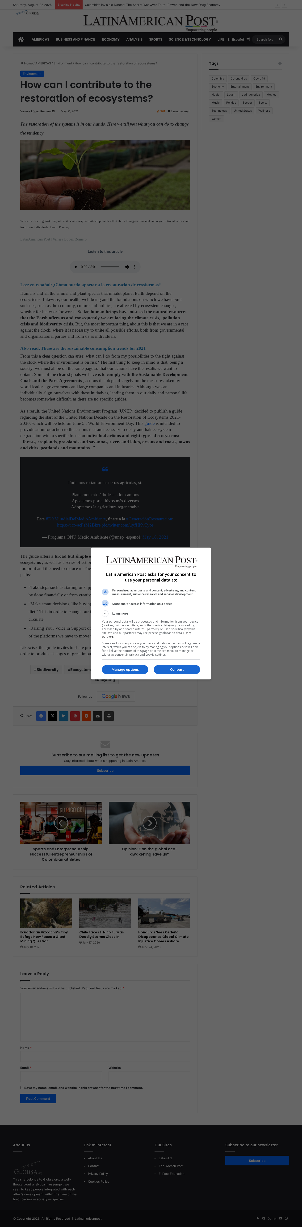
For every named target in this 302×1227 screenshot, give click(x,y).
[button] (151, 613)
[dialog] (151, 613)
